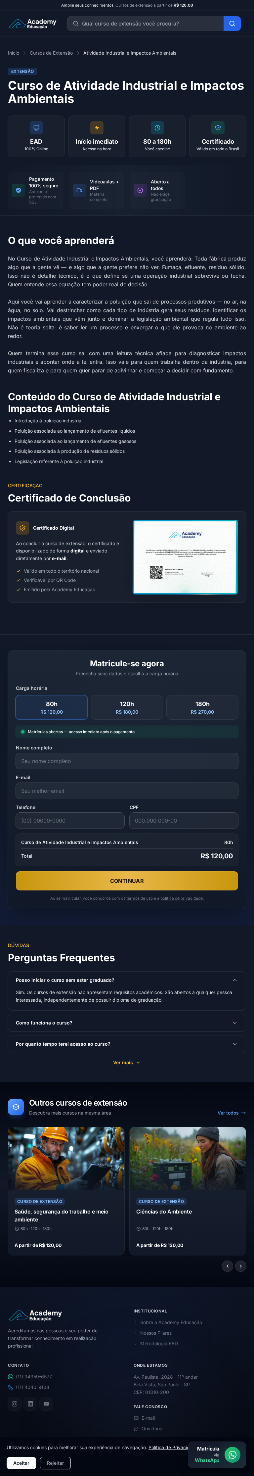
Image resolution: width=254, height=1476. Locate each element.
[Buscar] (232, 23)
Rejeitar (55, 1463)
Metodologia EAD (159, 1343)
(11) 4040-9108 (32, 1387)
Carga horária (31, 688)
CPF (134, 807)
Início (13, 53)
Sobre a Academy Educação (171, 1322)
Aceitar (21, 1463)
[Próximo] (240, 1266)
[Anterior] (227, 1266)
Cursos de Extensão (51, 53)
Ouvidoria (152, 1428)
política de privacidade (181, 898)
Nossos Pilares (156, 1333)
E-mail (23, 777)
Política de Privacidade (173, 1447)
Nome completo (34, 747)
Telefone (25, 807)
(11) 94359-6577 (34, 1377)
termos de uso (139, 898)
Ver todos (228, 1113)
